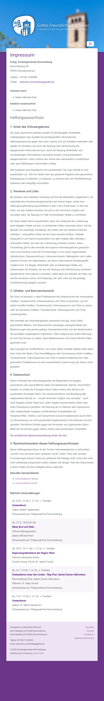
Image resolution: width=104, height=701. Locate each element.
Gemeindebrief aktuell (26, 478)
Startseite (89, 627)
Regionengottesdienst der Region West (33, 552)
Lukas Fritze (38, 653)
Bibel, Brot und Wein (23, 526)
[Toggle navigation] (90, 43)
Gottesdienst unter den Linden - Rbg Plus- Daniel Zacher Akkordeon (49, 574)
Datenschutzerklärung (84, 638)
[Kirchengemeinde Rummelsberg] (52, 25)
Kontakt (90, 631)
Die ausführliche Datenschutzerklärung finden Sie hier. (38, 435)
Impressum (89, 634)
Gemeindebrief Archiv (26, 483)
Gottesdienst (19, 505)
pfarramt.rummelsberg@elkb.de (37, 81)
